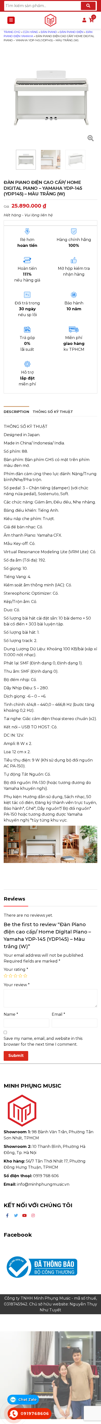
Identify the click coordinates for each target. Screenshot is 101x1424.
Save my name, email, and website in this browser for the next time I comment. (43, 1041)
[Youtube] (24, 1215)
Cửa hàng (30, 32)
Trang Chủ (12, 32)
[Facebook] (7, 1215)
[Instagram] (33, 1215)
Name (11, 1014)
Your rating (16, 969)
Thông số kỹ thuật (53, 412)
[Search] (88, 6)
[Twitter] (16, 1215)
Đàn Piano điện (71, 32)
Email (58, 1014)
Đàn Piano (49, 32)
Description (16, 412)
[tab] (16, 411)
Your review (17, 985)
